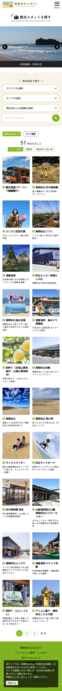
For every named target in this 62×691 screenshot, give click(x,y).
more (4, 157)
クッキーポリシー (21, 676)
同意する (12, 683)
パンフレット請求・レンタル (31, 652)
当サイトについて (31, 657)
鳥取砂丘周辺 (10, 133)
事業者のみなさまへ (31, 647)
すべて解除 (31, 133)
